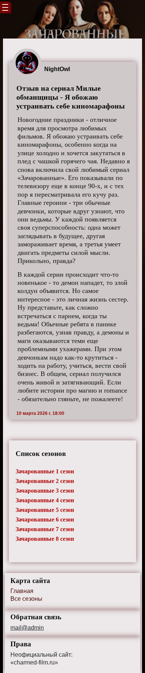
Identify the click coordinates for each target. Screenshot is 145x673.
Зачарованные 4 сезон (45, 500)
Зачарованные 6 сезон (45, 519)
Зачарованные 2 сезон (45, 481)
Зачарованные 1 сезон (45, 471)
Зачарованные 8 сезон (45, 539)
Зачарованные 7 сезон (45, 529)
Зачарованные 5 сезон (45, 510)
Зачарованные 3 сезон (45, 490)
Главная (21, 591)
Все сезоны (26, 599)
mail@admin (27, 628)
